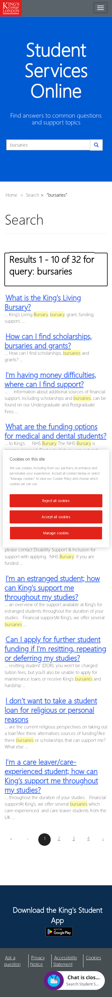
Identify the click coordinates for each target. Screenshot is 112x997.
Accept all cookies (56, 517)
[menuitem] (16, 961)
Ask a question (12, 960)
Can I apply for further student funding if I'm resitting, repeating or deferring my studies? (55, 648)
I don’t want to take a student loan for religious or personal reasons (51, 709)
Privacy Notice (37, 960)
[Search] (96, 145)
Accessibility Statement (65, 960)
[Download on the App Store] (25, 931)
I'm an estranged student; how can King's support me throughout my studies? (52, 587)
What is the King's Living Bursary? (43, 301)
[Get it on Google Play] (59, 931)
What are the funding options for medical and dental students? (55, 430)
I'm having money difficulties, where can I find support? (50, 379)
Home (11, 195)
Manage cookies (56, 533)
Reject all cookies (55, 500)
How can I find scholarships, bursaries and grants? (48, 340)
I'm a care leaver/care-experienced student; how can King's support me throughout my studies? (51, 775)
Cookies (93, 957)
